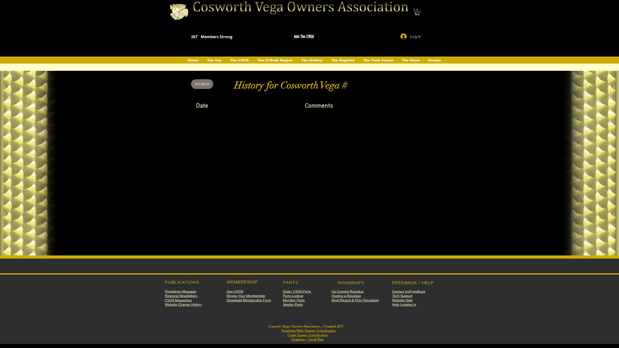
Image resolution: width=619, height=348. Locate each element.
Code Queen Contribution (307, 335)
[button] (417, 12)
